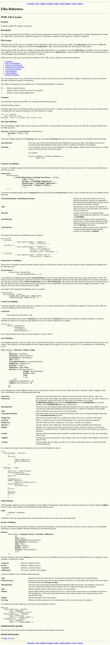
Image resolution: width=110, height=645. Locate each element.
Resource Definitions (12, 75)
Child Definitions (11, 73)
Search (79, 4)
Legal (74, 4)
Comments (8, 61)
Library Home (65, 4)
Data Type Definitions (12, 63)
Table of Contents (46, 4)
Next (37, 4)
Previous (31, 4)
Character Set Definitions (13, 65)
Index (56, 4)
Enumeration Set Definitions (14, 67)
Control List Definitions (13, 69)
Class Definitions (11, 71)
